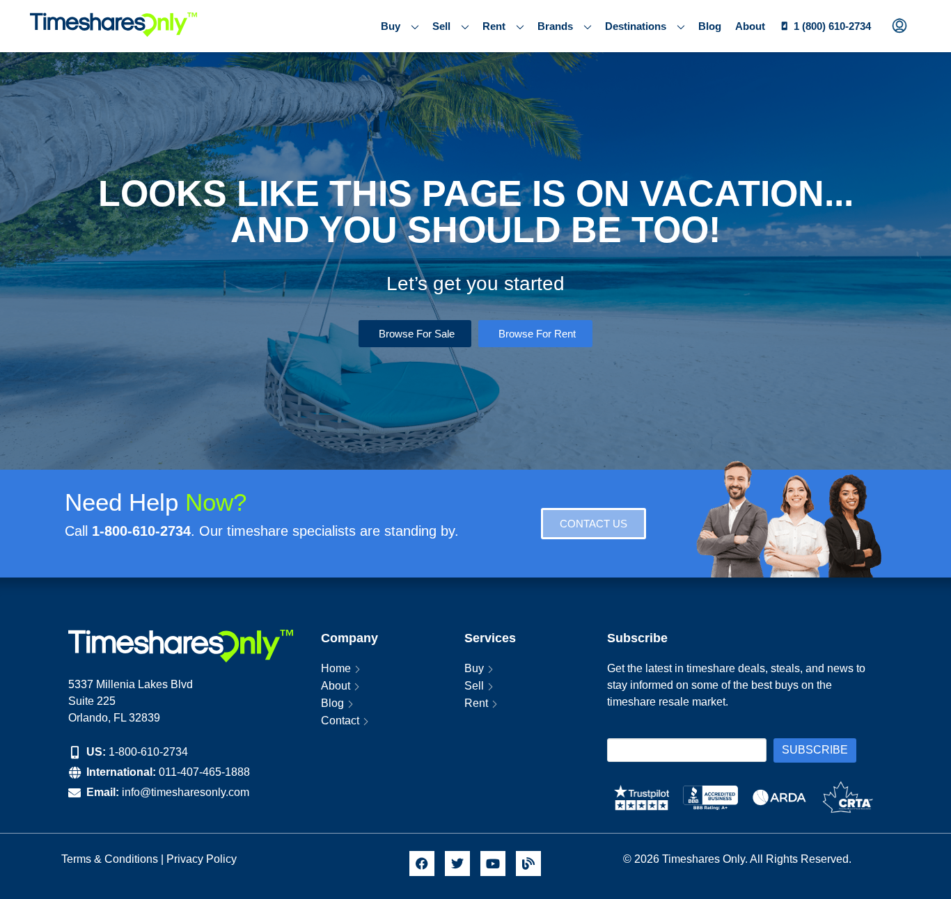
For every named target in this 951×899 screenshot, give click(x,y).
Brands (555, 26)
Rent (493, 26)
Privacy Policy (202, 859)
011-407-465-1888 (204, 772)
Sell (441, 26)
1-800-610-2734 (148, 752)
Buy (390, 26)
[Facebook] (421, 863)
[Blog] (528, 863)
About (750, 26)
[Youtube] (492, 863)
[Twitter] (457, 863)
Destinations (635, 26)
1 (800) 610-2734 (832, 26)
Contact (340, 720)
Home (336, 668)
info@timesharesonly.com (185, 792)
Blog (709, 26)
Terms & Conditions (109, 859)
